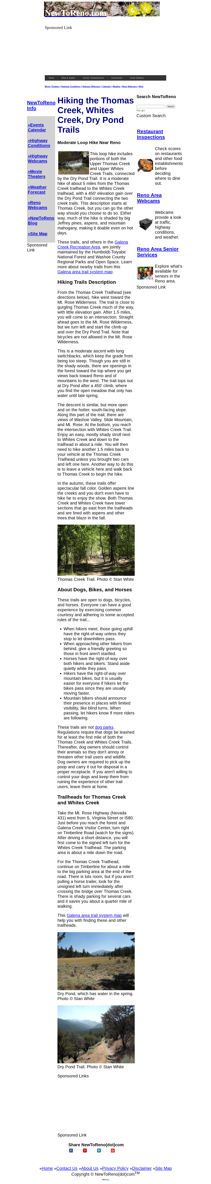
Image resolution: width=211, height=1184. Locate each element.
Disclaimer (142, 1168)
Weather (116, 86)
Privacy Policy (115, 1168)
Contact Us (67, 1168)
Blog (141, 86)
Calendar (106, 86)
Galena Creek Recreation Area (92, 244)
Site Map (163, 1168)
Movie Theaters (52, 86)
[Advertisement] (105, 51)
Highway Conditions (70, 86)
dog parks (104, 727)
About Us (90, 1168)
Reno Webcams (129, 86)
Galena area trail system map (84, 271)
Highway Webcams (91, 86)
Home (47, 1168)
